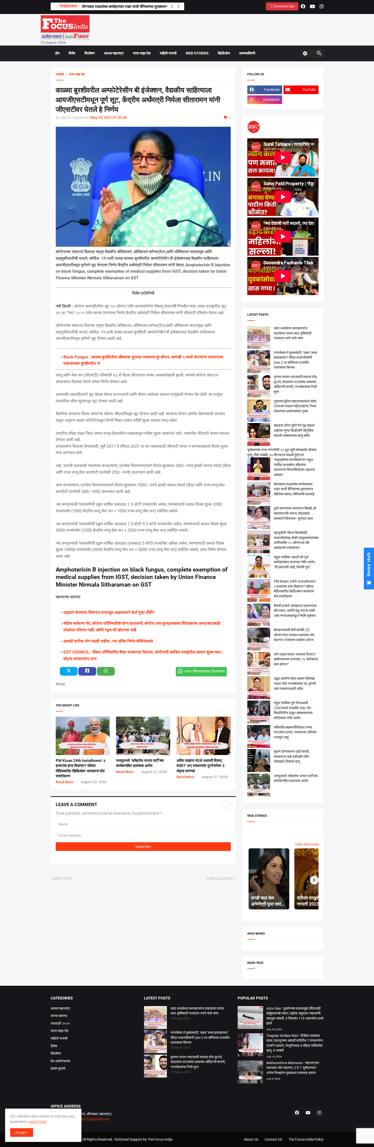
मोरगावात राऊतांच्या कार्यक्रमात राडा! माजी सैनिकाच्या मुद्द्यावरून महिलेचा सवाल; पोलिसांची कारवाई (294, 489)
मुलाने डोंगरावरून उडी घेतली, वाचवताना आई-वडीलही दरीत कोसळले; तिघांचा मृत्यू (291, 756)
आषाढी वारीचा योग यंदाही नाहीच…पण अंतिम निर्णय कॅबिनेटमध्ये (108, 641)
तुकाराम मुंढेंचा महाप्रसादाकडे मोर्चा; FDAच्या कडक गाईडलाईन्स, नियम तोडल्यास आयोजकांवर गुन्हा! (295, 406)
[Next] (178, 6)
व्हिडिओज (224, 53)
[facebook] (303, 6)
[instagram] (322, 6)
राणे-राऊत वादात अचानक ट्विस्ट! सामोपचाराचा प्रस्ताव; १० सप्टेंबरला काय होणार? (296, 659)
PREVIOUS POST (220, 879)
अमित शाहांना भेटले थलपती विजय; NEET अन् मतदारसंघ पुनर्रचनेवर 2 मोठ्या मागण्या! (201, 765)
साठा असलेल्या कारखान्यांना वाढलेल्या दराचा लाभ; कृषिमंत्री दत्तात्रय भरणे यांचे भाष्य (292, 333)
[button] (307, 53)
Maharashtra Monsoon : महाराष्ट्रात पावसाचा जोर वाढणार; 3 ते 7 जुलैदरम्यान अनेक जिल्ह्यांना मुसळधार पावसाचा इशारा (292, 1068)
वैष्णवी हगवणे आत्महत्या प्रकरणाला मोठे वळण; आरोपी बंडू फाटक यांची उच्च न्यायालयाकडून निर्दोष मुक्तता (295, 611)
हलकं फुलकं (58, 1068)
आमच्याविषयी (247, 53)
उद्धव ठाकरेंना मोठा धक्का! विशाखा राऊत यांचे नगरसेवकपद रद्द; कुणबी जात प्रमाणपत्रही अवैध (295, 683)
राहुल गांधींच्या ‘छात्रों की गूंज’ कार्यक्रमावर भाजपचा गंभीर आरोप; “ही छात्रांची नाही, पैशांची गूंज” (294, 562)
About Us (251, 1139)
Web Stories (197, 53)
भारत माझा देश (142, 53)
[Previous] (172, 6)
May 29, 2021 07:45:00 (109, 117)
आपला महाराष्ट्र (114, 53)
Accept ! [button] (21, 1132)
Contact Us (273, 1139)
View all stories (307, 844)
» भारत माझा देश (74, 74)
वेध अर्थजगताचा (60, 1061)
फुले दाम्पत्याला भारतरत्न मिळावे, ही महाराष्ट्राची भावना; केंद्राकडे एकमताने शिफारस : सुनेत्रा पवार (295, 513)
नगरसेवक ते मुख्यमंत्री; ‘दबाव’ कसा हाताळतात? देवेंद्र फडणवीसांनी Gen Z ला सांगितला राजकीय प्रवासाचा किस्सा (200, 1037)
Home (60, 74)
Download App (283, 6)
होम (57, 53)
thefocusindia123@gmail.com (86, 1119)
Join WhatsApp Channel (204, 671)
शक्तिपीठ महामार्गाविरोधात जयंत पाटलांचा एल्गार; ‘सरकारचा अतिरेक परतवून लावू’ (295, 732)
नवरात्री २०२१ (60, 1023)
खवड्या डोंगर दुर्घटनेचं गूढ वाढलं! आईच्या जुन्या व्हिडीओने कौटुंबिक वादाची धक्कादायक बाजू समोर (294, 430)
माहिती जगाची (168, 53)
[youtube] (312, 6)
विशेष (72, 53)
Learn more (37, 1122)
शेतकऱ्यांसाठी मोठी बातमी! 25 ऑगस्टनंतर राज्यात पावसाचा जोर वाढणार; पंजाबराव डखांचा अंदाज (294, 635)
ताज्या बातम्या (59, 1016)
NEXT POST (63, 879)
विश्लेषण (89, 53)
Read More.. (65, 782)
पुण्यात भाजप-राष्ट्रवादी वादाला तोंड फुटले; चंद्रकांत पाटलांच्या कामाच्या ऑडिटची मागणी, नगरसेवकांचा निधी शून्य (197, 1062)
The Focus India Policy (306, 1139)
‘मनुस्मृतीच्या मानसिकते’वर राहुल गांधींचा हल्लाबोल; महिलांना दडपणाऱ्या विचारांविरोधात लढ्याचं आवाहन (148, 6)
